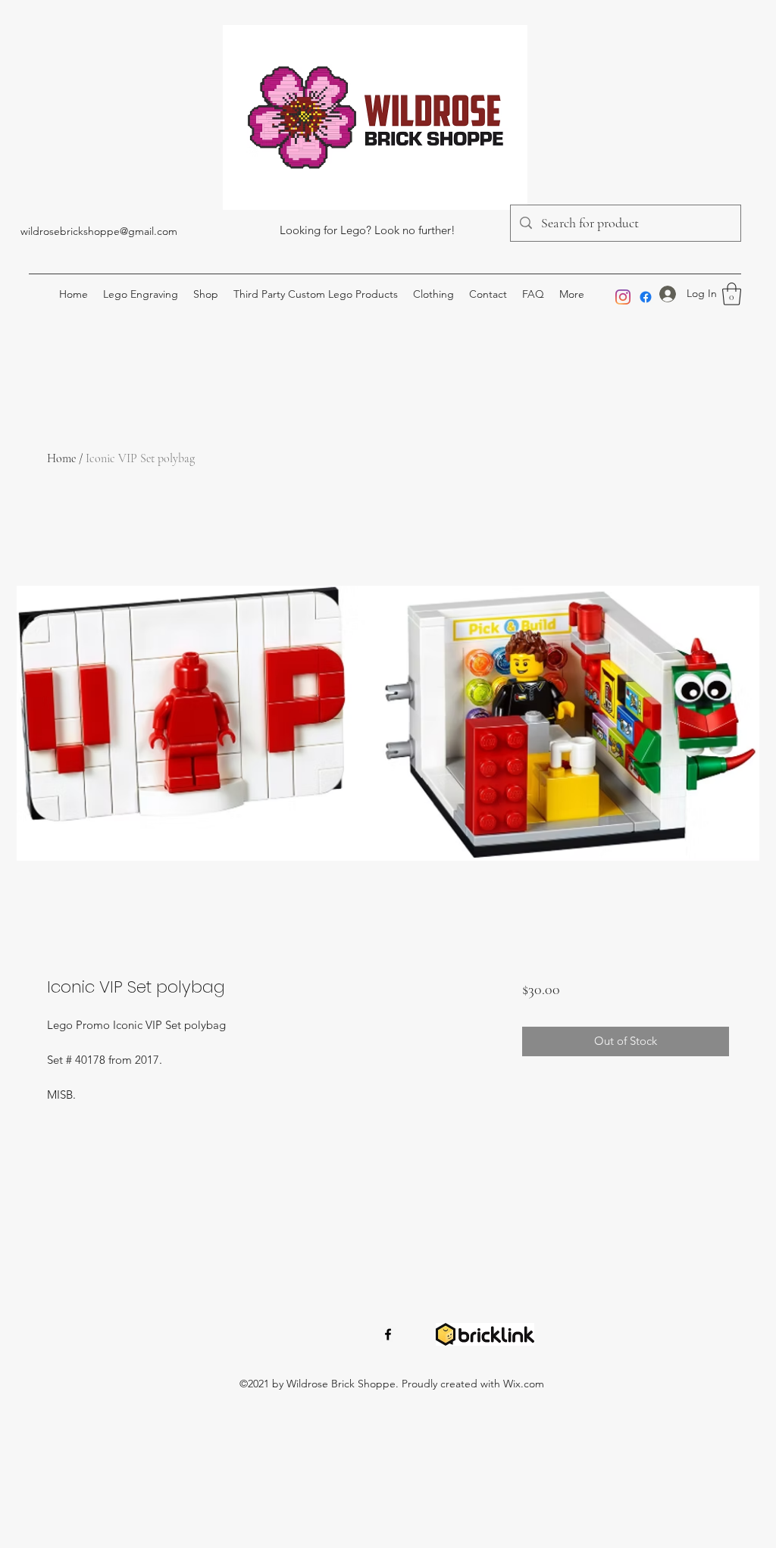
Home (61, 458)
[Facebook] (645, 297)
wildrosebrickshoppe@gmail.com (98, 231)
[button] (731, 294)
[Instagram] (622, 297)
